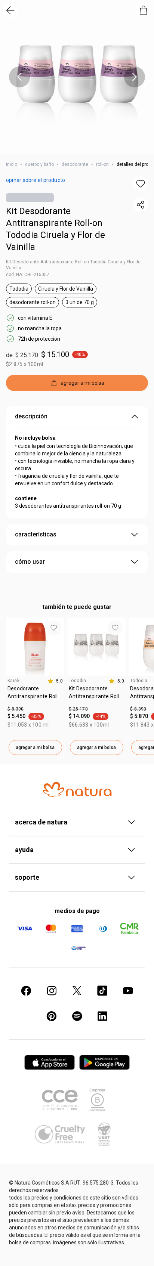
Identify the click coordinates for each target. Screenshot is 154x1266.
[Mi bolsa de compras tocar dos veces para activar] (143, 10)
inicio (11, 164)
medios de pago (77, 910)
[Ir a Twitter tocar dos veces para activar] (77, 990)
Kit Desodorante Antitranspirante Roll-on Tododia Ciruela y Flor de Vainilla (55, 229)
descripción (31, 416)
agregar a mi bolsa (35, 747)
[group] (35, 686)
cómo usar (30, 561)
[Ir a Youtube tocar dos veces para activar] (128, 990)
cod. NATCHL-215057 (27, 274)
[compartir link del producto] (140, 204)
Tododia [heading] (77, 680)
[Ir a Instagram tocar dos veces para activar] (51, 990)
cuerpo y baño (39, 164)
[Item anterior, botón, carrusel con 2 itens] (19, 76)
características (35, 534)
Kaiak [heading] (13, 680)
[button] (77, 77)
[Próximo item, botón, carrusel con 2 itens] (134, 76)
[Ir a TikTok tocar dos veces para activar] (102, 990)
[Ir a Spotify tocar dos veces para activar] (77, 1016)
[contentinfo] (55, 681)
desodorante (75, 164)
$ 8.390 (15, 709)
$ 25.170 (78, 709)
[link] (35, 695)
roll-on (102, 164)
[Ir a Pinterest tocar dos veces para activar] (51, 1016)
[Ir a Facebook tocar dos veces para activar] (26, 990)
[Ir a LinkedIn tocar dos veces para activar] (102, 1016)
